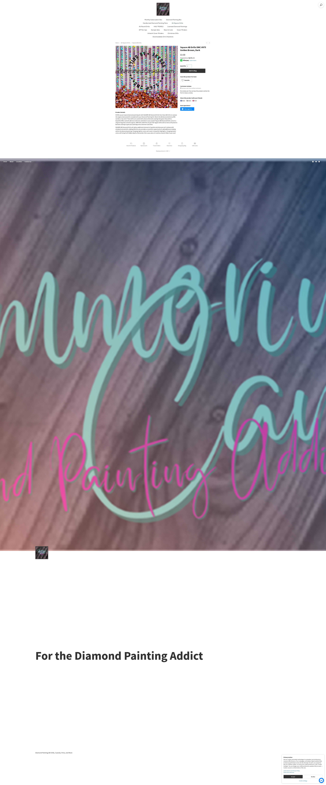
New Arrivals (168, 30)
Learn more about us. (289, 772)
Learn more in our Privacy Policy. (292, 770)
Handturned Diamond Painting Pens (155, 23)
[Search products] (321, 4)
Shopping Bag (182, 145)
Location (19, 161)
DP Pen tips (143, 30)
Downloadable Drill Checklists (163, 37)
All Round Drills (144, 26)
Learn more (192, 60)
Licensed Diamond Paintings (177, 26)
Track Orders (156, 145)
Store (117, 43)
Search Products (131, 145)
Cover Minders (182, 30)
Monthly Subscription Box (153, 20)
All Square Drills (177, 23)
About (11, 161)
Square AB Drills (136, 43)
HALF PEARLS (158, 26)
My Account (144, 145)
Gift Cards (195, 145)
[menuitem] (207, 43)
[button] (186, 80)
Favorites (169, 145)
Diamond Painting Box (173, 20)
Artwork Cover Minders (156, 33)
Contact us (28, 161)
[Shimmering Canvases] (163, 9)
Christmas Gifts (173, 33)
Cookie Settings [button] (303, 781)
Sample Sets (155, 30)
